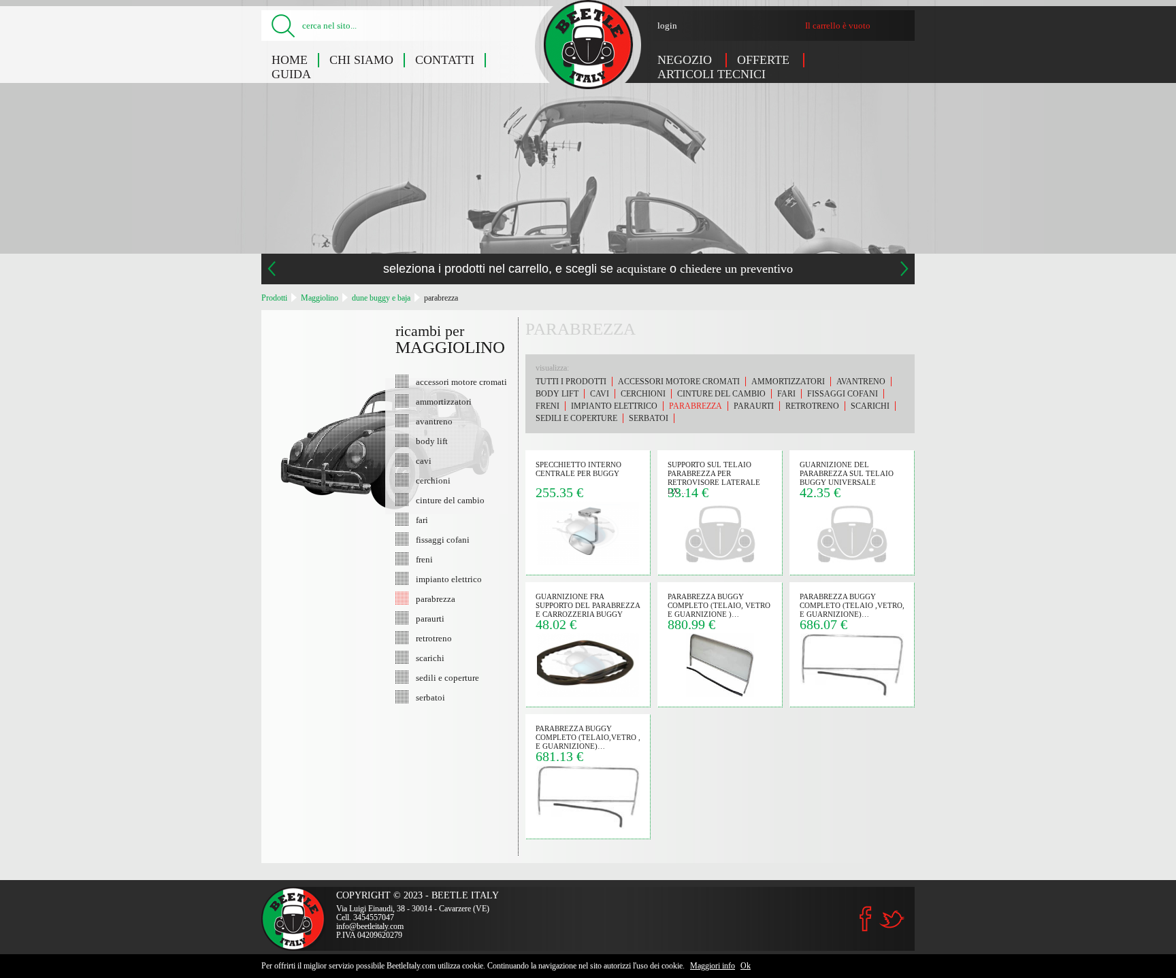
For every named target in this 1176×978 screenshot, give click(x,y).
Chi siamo (361, 60)
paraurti (430, 618)
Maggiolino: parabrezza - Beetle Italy (588, 44)
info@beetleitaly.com (370, 926)
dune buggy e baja (381, 298)
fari (422, 519)
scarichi (430, 657)
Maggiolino (319, 298)
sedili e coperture (447, 677)
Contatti (444, 60)
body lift (432, 440)
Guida (291, 74)
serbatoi (430, 697)
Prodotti (274, 298)
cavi (423, 460)
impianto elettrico (449, 579)
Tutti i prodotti (571, 381)
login (667, 25)
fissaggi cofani (443, 539)
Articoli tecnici (711, 74)
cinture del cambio (450, 500)
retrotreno (434, 638)
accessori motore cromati (461, 381)
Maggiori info (712, 966)
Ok (745, 966)
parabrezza (441, 298)
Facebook (866, 919)
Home (290, 60)
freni (424, 559)
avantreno (434, 421)
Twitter (891, 919)
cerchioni (433, 480)
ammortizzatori (444, 401)
